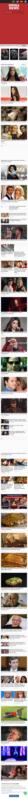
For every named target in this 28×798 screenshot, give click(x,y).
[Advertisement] (14, 30)
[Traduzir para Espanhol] (21, 1)
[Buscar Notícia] (22, 12)
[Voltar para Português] (13, 1)
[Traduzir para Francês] (25, 1)
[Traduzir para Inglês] (17, 1)
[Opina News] (14, 6)
